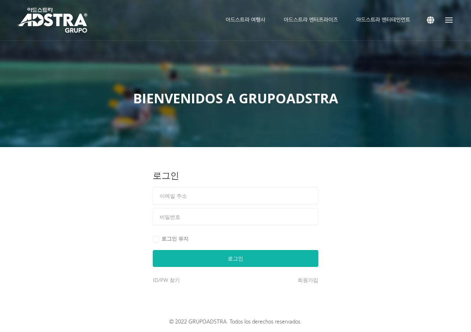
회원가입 (308, 279)
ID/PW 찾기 (166, 279)
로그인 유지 (175, 238)
